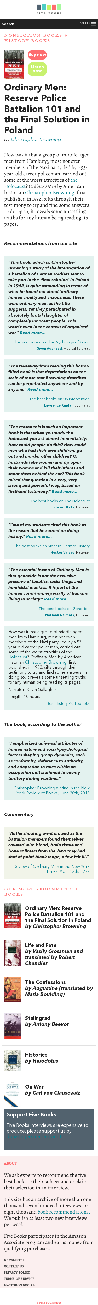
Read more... (33, 333)
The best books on (51, 342)
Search (8, 24)
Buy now (37, 55)
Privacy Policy (17, 1273)
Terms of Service (19, 1279)
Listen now (37, 69)
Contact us (14, 1266)
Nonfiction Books (33, 35)
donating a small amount (34, 1137)
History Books (27, 41)
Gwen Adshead (49, 348)
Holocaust (17, 657)
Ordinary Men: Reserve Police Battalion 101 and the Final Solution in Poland (46, 109)
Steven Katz (63, 507)
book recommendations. (64, 1211)
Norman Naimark (59, 615)
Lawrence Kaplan (58, 405)
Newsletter (14, 1260)
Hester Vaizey (62, 552)
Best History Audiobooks (68, 704)
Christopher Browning (36, 139)
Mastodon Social (19, 1285)
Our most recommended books (41, 891)
